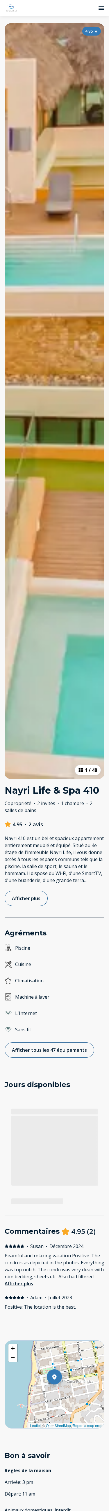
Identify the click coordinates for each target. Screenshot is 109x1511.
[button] (61, 1392)
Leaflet (35, 1425)
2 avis (35, 824)
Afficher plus (19, 1283)
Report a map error (88, 1425)
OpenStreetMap (58, 1425)
